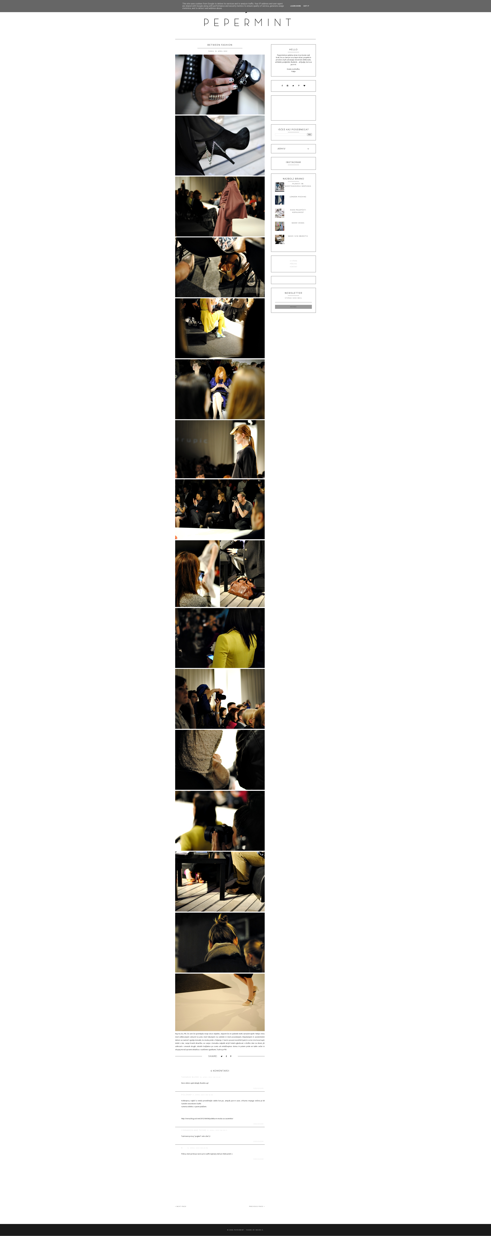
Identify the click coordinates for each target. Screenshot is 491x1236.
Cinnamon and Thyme (193, 1130)
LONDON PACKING (298, 197)
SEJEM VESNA (298, 223)
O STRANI (293, 261)
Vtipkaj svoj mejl (293, 298)
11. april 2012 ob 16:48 (203, 1095)
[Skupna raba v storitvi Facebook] (226, 1056)
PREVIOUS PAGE (256, 1206)
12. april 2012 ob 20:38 (197, 1148)
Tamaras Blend (190, 1077)
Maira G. (260, 1230)
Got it (306, 6)
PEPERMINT (239, 1230)
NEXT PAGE (181, 1206)
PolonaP (186, 1095)
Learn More (295, 6)
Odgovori (259, 1088)
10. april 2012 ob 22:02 (210, 1077)
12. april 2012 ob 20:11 (217, 1130)
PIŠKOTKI (293, 264)
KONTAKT (293, 266)
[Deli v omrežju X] (222, 1056)
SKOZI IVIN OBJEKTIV (298, 236)
